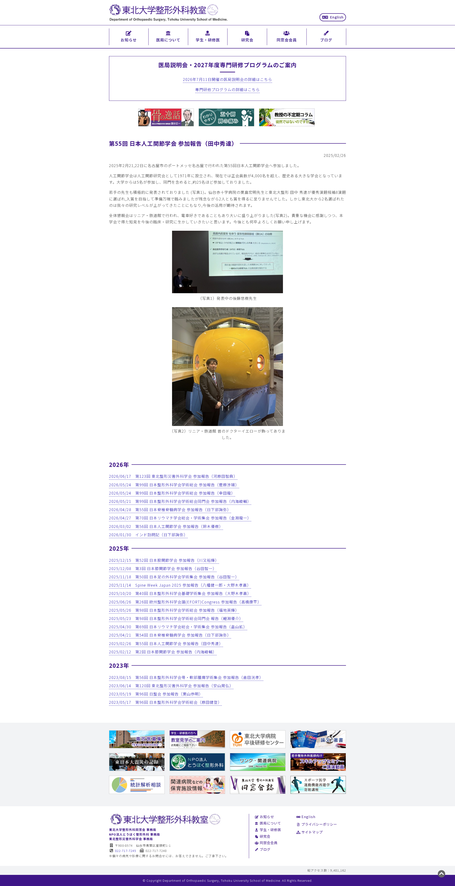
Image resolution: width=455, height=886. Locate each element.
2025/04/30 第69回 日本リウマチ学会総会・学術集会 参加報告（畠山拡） (178, 626)
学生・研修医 (270, 829)
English (337, 16)
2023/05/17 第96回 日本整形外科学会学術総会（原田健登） (165, 702)
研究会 (265, 836)
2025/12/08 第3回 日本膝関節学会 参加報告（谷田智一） (163, 568)
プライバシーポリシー (319, 824)
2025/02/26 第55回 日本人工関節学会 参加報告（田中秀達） (166, 643)
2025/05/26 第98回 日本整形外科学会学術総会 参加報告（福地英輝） (174, 610)
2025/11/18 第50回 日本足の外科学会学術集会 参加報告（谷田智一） (174, 577)
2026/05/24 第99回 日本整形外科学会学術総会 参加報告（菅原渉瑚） (174, 484)
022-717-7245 (125, 850)
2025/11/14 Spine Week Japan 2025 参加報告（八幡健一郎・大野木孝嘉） (180, 585)
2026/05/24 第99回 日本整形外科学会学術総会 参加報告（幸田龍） (172, 493)
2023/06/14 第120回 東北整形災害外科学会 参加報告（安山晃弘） (171, 685)
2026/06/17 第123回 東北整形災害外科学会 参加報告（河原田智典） (173, 476)
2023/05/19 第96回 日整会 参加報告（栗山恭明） (156, 694)
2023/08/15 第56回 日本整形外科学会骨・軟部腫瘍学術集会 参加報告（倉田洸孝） (186, 677)
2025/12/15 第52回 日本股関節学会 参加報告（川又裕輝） (164, 560)
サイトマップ (312, 831)
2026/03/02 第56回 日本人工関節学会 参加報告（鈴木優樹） (166, 526)
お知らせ (267, 816)
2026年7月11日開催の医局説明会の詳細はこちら (227, 79)
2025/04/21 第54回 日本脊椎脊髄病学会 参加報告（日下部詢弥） (170, 635)
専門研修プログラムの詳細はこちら (227, 89)
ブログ (265, 849)
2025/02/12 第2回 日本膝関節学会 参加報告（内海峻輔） (163, 652)
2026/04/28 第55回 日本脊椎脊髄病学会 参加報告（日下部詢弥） (170, 509)
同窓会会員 (269, 842)
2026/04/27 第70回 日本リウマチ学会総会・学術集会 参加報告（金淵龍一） (180, 518)
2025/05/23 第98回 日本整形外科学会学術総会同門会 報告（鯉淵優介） (176, 618)
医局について (270, 822)
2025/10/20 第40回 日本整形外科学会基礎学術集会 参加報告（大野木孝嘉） (180, 593)
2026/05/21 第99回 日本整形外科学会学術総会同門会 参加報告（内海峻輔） (180, 501)
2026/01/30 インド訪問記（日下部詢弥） (148, 534)
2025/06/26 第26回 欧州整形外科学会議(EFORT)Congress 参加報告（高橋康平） (185, 602)
